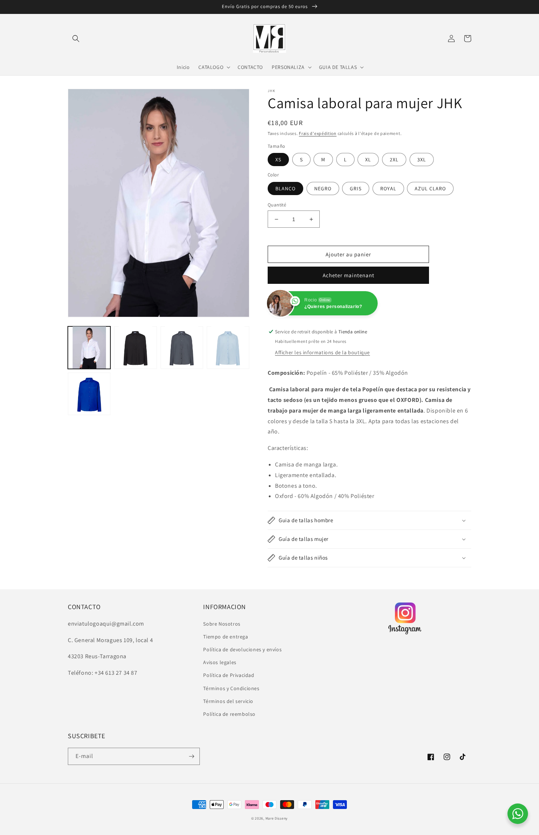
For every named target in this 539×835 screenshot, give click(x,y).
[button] (76, 38)
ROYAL (388, 188)
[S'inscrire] (191, 756)
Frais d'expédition (318, 133)
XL (368, 159)
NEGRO (322, 188)
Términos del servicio (228, 701)
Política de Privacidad (228, 675)
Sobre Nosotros (221, 623)
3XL (421, 159)
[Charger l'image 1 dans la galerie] (89, 347)
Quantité (277, 205)
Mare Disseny (276, 818)
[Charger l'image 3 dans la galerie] (182, 347)
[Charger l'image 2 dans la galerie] (135, 347)
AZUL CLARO (430, 188)
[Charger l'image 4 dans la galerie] (228, 347)
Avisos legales (219, 662)
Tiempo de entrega (225, 636)
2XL (394, 159)
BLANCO (285, 188)
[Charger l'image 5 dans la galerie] (89, 394)
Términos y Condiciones (231, 688)
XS (278, 159)
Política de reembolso (229, 714)
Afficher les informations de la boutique (322, 352)
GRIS (356, 188)
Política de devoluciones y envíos (242, 649)
